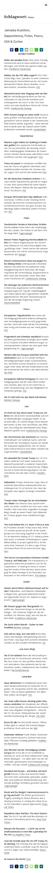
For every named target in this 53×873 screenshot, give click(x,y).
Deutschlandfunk (12, 302)
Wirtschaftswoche (20, 670)
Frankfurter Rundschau (20, 68)
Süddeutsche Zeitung (21, 108)
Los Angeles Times (21, 834)
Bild (35, 728)
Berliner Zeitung (12, 400)
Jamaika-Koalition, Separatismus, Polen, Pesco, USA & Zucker (23, 36)
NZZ (41, 157)
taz (44, 642)
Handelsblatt (39, 129)
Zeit (25, 390)
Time (28, 859)
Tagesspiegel (25, 233)
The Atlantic (40, 575)
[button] (11, 50)
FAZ (38, 87)
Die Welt (8, 372)
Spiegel (22, 254)
